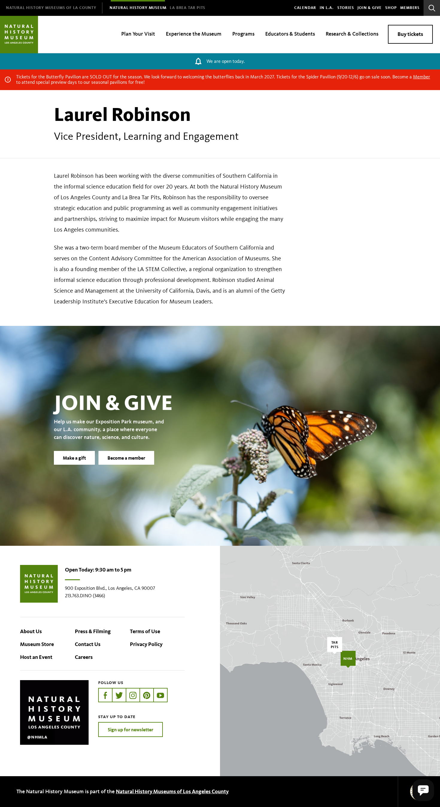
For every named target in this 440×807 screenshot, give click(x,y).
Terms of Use (145, 631)
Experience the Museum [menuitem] (193, 34)
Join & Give (369, 7)
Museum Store (37, 644)
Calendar (305, 7)
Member (421, 77)
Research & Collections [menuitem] (352, 34)
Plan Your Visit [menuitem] (138, 34)
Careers (84, 657)
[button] (423, 790)
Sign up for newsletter (130, 729)
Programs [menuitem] (243, 34)
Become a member (126, 458)
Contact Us (88, 644)
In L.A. (327, 7)
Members (410, 7)
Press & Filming (93, 631)
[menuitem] (51, 8)
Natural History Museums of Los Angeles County (172, 791)
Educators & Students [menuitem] (290, 34)
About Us (31, 631)
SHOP (391, 7)
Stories (345, 7)
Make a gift (74, 458)
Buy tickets (410, 34)
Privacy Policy (146, 644)
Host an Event (36, 657)
